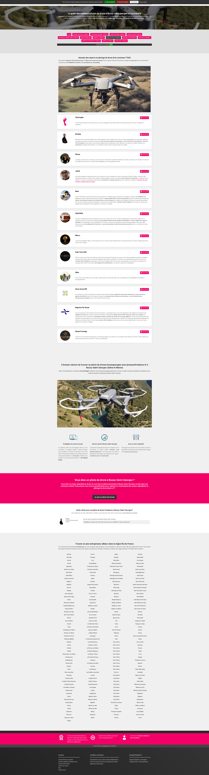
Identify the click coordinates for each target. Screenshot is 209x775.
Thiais (140, 651)
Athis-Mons (69, 572)
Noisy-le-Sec (116, 617)
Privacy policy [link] (143, 2)
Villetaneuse (140, 699)
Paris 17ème (116, 663)
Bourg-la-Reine (69, 608)
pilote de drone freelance (113, 37)
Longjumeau (92, 693)
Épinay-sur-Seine (69, 717)
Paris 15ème (116, 657)
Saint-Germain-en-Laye (140, 590)
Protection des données (64, 763)
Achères (69, 554)
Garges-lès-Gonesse (92, 584)
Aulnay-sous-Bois (69, 578)
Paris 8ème (116, 696)
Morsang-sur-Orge (116, 590)
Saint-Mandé (140, 596)
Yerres (140, 717)
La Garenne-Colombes (92, 627)
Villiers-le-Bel (140, 702)
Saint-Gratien (140, 593)
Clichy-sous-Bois (69, 672)
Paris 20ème (116, 675)
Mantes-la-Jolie (93, 705)
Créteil (69, 696)
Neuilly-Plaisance (116, 599)
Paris (116, 639)
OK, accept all (110, 2)
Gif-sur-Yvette (92, 593)
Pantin (116, 636)
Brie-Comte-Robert (69, 614)
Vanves (140, 666)
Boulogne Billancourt (69, 605)
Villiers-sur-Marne (140, 705)
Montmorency (116, 581)
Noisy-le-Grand (116, 614)
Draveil (69, 708)
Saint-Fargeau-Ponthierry (140, 587)
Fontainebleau (92, 563)
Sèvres (140, 633)
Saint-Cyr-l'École (140, 578)
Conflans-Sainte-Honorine (69, 681)
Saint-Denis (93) (140, 581)
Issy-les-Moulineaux (92, 611)
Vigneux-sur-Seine (140, 675)
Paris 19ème (116, 669)
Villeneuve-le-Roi (140, 687)
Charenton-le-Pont (69, 636)
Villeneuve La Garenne (140, 684)
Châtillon (69, 642)
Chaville (69, 648)
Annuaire (60, 759)
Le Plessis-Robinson (92, 651)
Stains (140, 639)
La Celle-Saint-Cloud (92, 624)
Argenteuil (69, 566)
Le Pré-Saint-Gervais (92, 657)
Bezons (69, 587)
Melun (116, 554)
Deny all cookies (123, 2)
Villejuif (140, 678)
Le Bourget (93, 636)
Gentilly (93, 590)
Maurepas (92, 714)
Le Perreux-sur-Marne (92, 648)
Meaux (92, 717)
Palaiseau (116, 633)
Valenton (140, 663)
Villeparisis (140, 693)
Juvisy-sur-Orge (92, 620)
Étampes (92, 557)
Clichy (69, 669)
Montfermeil (116, 569)
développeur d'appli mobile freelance (68, 37)
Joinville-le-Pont (92, 617)
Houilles (93, 608)
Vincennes (140, 708)
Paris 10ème (116, 642)
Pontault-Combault (116, 711)
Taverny (140, 648)
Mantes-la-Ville (93, 708)
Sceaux (140, 627)
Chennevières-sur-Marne (69, 654)
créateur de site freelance (134, 34)
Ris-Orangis (140, 560)
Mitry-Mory (116, 560)
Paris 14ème (116, 654)
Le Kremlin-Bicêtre (92, 642)
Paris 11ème (116, 645)
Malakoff (92, 702)
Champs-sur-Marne (69, 633)
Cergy (69, 627)
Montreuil (116, 584)
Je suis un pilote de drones (104, 497)
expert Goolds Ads (86, 37)
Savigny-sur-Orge (140, 624)
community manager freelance (99, 34)
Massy (92, 711)
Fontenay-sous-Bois (92, 569)
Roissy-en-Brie (140, 563)
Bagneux (69, 581)
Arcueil (69, 563)
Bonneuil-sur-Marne (69, 602)
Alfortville (69, 557)
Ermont (93, 554)
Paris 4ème (116, 684)
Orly (116, 620)
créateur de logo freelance (117, 34)
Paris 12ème (116, 648)
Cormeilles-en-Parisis (69, 687)
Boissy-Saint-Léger (69, 596)
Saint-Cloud (140, 575)
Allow (111, 44)
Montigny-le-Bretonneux (116, 575)
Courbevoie (69, 693)
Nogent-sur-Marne (116, 608)
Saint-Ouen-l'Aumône (140, 605)
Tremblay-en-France (140, 660)
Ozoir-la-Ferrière (116, 630)
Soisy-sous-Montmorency (140, 636)
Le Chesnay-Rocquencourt (93, 639)
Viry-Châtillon (140, 711)
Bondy (69, 599)
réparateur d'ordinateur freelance (91, 40)
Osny (116, 627)
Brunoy (69, 617)
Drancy (69, 705)
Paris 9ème (116, 699)
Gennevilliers (92, 587)
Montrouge (116, 587)
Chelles (69, 651)
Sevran (140, 630)
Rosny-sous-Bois (140, 569)
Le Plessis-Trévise (92, 654)
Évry (93, 560)
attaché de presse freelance (80, 34)
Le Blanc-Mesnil (93, 633)
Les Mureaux (92, 669)
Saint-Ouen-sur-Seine (140, 608)
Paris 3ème (116, 681)
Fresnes (93, 575)
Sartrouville (140, 617)
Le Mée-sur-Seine (92, 645)
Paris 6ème (116, 690)
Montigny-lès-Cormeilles (116, 578)
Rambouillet (140, 557)
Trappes (140, 657)
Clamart (69, 666)
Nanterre (116, 593)
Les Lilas (92, 666)
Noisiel (116, 611)
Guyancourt (93, 602)
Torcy (140, 654)
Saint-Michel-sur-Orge (140, 602)
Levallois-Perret (93, 678)
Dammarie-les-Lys (69, 699)
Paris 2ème (116, 678)
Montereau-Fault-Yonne (116, 566)
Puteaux (140, 554)
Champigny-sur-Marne (69, 630)
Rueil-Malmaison (140, 572)
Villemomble (140, 681)
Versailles (140, 672)
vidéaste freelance (108, 40)
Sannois (140, 611)
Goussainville (92, 599)
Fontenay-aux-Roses (92, 566)
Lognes (93, 690)
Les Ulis (93, 675)
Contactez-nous (62, 770)
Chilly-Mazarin (69, 660)
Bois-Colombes (69, 593)
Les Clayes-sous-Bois (92, 663)
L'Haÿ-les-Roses (93, 681)
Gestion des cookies (63, 765)
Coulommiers (68, 690)
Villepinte (140, 696)
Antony (69, 560)
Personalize (134, 2)
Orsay (116, 624)
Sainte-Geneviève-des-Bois (140, 584)
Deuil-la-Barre (69, 702)
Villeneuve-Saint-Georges (140, 690)
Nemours (116, 596)
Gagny (92, 578)
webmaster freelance (121, 40)
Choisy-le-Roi (69, 663)
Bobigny (69, 590)
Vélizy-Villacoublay (140, 669)
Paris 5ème (116, 687)
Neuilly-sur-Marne (116, 602)
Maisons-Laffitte (92, 699)
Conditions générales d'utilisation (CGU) (67, 761)
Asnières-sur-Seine (69, 569)
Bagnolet (69, 584)
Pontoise (116, 714)
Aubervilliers (69, 575)
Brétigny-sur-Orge (69, 611)
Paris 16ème (116, 660)
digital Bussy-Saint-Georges (96, 763)
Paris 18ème (116, 666)
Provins (116, 717)
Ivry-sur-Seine (92, 614)
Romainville (140, 566)
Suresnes (140, 645)
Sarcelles (140, 614)
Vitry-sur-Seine (140, 714)
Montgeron (116, 572)
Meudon (116, 557)
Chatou (69, 645)
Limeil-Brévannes (92, 684)
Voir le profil (145, 117)
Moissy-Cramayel (116, 563)
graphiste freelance (98, 37)
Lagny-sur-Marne (92, 630)
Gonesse (92, 596)
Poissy (116, 708)
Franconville (93, 572)
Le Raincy (92, 660)
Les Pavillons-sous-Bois (92, 672)
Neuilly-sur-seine (116, 605)
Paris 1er (116, 672)
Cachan (69, 624)
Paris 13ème (116, 651)
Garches (92, 581)
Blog (59, 767)
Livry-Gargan (92, 687)
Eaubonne (69, 711)
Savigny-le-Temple (140, 620)
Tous (69, 34)
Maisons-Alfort (93, 696)
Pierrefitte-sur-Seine (116, 702)
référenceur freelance (144, 37)
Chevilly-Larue (69, 657)
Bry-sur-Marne (69, 620)
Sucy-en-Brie (140, 642)
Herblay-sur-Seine (92, 605)
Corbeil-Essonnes (69, 684)
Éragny (69, 720)
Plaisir (116, 705)
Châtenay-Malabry (69, 639)
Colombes (69, 675)
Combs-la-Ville (69, 678)
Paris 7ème (116, 693)
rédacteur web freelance (129, 37)
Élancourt (69, 714)
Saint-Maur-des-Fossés (140, 599)
